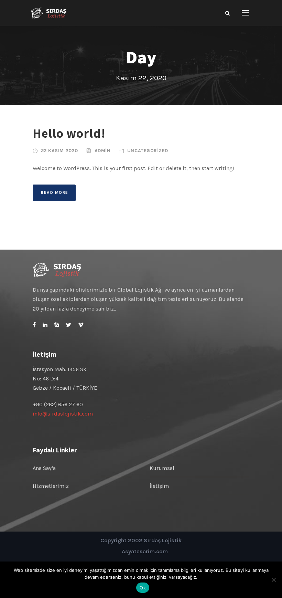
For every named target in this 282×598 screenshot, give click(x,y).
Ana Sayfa (44, 468)
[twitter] (68, 325)
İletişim (159, 486)
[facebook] (34, 325)
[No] (273, 579)
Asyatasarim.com (145, 551)
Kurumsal (162, 468)
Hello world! (69, 133)
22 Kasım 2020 (59, 151)
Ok (143, 587)
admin (103, 151)
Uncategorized (147, 151)
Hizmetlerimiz (51, 486)
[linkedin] (45, 325)
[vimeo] (81, 325)
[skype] (56, 325)
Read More (54, 192)
